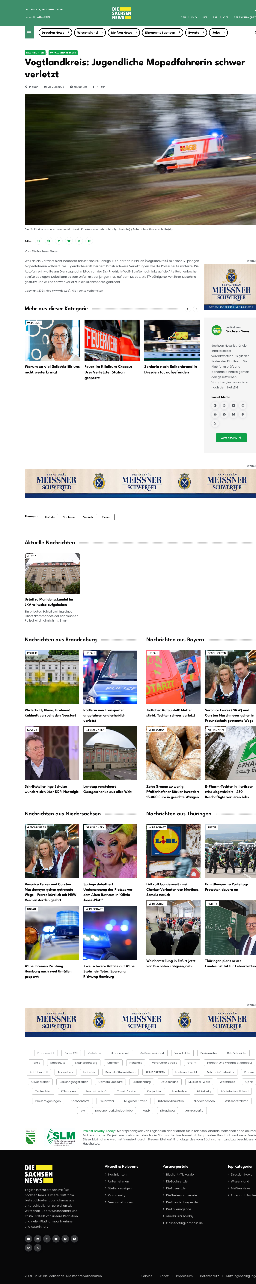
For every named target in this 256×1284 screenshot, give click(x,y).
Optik (249, 1082)
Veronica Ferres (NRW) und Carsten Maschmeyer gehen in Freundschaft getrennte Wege (229, 716)
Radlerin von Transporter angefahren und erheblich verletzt (104, 716)
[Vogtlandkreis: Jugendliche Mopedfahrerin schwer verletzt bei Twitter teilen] (79, 241)
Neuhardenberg (86, 1063)
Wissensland (87, 32)
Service (146, 1276)
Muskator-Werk (199, 1082)
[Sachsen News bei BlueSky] (233, 414)
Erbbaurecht (46, 1053)
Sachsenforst (80, 1101)
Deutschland (169, 1082)
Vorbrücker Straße (164, 1063)
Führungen (68, 1091)
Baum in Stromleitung (120, 1072)
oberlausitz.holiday (179, 1216)
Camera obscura (110, 1082)
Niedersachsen (204, 1101)
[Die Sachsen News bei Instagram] (47, 1239)
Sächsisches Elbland (235, 1091)
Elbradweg (167, 1110)
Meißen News (121, 32)
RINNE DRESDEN (155, 1072)
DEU (183, 17)
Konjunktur (154, 1091)
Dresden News (53, 32)
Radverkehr (65, 1072)
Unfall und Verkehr (63, 52)
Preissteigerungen (48, 1101)
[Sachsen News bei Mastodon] (242, 414)
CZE (225, 17)
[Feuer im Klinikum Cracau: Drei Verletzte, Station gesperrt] (112, 340)
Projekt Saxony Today (99, 1131)
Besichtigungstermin (74, 1082)
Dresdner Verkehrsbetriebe (114, 1110)
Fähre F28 (71, 1053)
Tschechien (43, 1091)
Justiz (31, 556)
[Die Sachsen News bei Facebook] (65, 1239)
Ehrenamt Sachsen (160, 32)
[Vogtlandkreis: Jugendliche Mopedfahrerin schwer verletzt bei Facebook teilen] (48, 241)
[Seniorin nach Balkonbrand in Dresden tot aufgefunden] (172, 340)
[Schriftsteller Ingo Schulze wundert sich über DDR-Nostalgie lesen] (52, 753)
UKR (204, 17)
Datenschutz (209, 1276)
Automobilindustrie (170, 1101)
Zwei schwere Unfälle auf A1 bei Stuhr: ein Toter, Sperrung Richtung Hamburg (109, 971)
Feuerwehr (107, 1101)
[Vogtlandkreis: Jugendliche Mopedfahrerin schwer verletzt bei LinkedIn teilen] (59, 241)
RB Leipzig (204, 1091)
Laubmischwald (186, 1072)
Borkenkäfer (209, 1053)
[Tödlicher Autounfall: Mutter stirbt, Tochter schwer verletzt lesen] (173, 676)
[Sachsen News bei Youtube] (215, 414)
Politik (32, 653)
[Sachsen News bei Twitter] (215, 423)
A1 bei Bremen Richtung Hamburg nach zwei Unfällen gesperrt (48, 971)
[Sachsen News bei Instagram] (242, 405)
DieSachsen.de (177, 1181)
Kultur (32, 730)
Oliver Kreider (40, 1082)
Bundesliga (179, 1091)
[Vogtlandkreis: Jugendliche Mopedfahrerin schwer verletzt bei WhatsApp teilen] (38, 241)
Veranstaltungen (120, 1202)
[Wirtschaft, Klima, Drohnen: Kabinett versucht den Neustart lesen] (52, 676)
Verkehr (88, 517)
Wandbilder (182, 1053)
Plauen (33, 87)
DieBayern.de (176, 1188)
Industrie (89, 1072)
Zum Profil (229, 438)
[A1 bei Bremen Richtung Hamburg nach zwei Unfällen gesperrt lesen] (52, 932)
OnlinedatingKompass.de (184, 1223)
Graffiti (192, 1063)
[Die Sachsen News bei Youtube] (56, 1239)
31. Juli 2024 (56, 87)
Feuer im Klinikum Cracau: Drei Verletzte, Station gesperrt (108, 372)
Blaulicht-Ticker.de (180, 1174)
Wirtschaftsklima (236, 1101)
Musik (146, 1110)
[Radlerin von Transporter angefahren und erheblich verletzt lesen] (110, 676)
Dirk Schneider (236, 1053)
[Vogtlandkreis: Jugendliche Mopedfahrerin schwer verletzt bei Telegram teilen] (89, 241)
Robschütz (57, 1063)
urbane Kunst (120, 1053)
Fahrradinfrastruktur (220, 1072)
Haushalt (135, 1063)
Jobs (216, 32)
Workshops (227, 1082)
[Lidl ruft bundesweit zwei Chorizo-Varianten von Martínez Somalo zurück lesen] (173, 851)
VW (82, 1110)
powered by (38, 17)
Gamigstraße (194, 1110)
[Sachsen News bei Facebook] (224, 414)
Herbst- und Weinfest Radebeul (229, 1063)
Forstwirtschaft (96, 1091)
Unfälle (50, 517)
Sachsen (69, 517)
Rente (36, 1063)
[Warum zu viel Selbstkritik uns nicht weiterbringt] (52, 340)
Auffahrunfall (39, 1072)
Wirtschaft (157, 730)
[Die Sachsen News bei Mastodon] (28, 1248)
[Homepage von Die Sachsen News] (28, 1239)
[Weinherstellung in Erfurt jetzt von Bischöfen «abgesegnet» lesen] (173, 927)
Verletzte (94, 1053)
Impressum (184, 1276)
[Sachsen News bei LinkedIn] (233, 405)
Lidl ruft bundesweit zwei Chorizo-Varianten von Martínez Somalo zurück (172, 890)
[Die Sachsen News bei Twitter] (37, 1248)
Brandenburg (142, 1082)
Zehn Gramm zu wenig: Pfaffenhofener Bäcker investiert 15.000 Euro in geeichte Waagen (172, 792)
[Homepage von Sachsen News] (224, 405)
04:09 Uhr (80, 87)
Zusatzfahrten (127, 1091)
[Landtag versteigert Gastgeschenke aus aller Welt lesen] (110, 753)
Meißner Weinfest (152, 1053)
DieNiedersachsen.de (181, 1195)
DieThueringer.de (178, 1209)
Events (193, 32)
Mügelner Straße (135, 1101)
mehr (66, 620)
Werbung (33, 323)
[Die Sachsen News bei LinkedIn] (37, 1239)
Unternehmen (118, 1181)
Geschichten (95, 730)
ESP (215, 17)
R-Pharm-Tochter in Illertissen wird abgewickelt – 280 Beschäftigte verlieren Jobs (229, 792)
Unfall (90, 653)
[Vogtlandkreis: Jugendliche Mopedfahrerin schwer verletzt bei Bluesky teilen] (69, 241)
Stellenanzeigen (120, 1188)
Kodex (164, 1276)
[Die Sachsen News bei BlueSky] (74, 1239)
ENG (194, 17)
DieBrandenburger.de (182, 1202)
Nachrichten (35, 52)
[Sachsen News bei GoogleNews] (215, 405)
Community (116, 1195)
